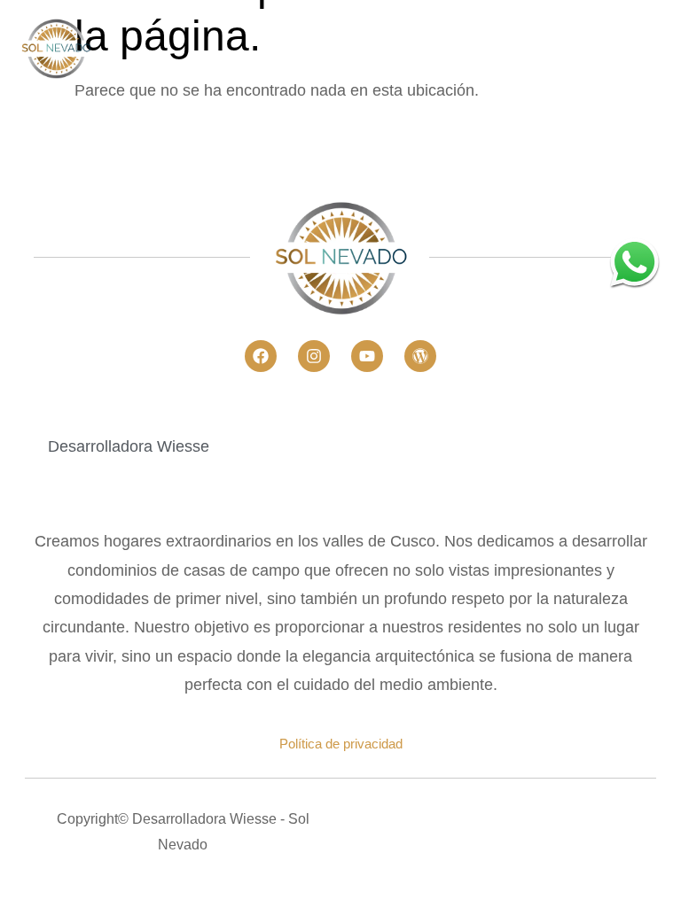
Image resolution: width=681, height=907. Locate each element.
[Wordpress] (420, 356)
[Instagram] (314, 356)
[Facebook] (261, 356)
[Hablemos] (634, 261)
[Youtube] (367, 356)
